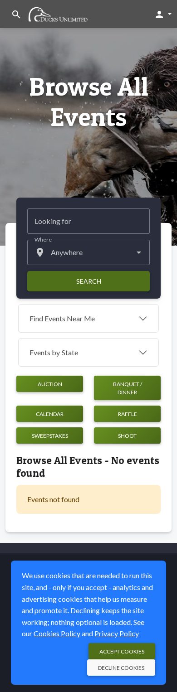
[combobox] (88, 252)
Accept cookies (121, 651)
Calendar (50, 414)
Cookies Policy (57, 633)
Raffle (127, 414)
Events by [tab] (54, 352)
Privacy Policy (116, 633)
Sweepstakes (50, 435)
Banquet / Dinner (127, 388)
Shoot (127, 435)
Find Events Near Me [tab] (62, 318)
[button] (163, 14)
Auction (50, 384)
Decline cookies (121, 667)
